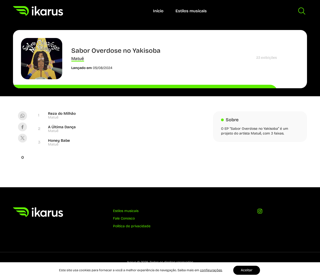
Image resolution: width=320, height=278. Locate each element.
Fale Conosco (124, 218)
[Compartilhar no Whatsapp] (22, 115)
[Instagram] (260, 212)
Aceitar (246, 270)
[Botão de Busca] (301, 11)
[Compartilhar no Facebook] (22, 126)
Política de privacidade (131, 226)
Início (158, 10)
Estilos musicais (191, 10)
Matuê (77, 58)
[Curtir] (22, 151)
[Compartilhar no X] (22, 138)
